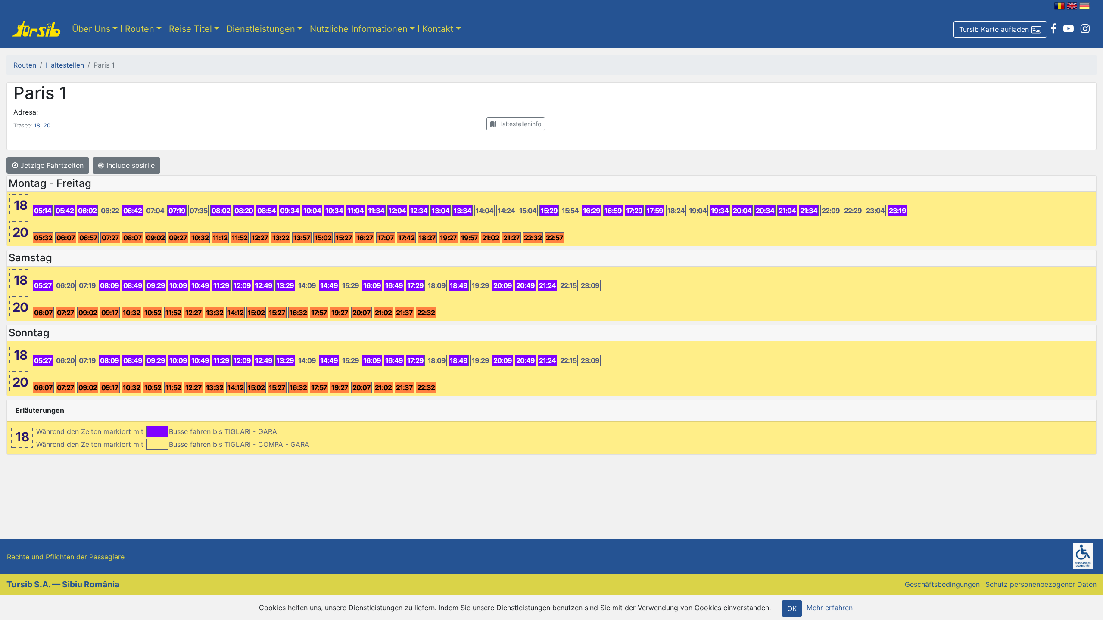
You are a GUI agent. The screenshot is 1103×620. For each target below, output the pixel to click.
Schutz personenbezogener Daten (1041, 584)
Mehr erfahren (830, 607)
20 (47, 125)
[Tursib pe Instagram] (1085, 29)
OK (792, 608)
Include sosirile (129, 165)
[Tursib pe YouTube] (1068, 29)
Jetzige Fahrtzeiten (51, 165)
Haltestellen (65, 65)
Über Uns (91, 28)
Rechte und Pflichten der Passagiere (66, 556)
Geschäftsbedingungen (942, 584)
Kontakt (437, 28)
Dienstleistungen (261, 28)
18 (37, 125)
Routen (139, 28)
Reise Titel (190, 28)
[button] (1000, 29)
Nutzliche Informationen (359, 28)
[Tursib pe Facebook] (1053, 29)
